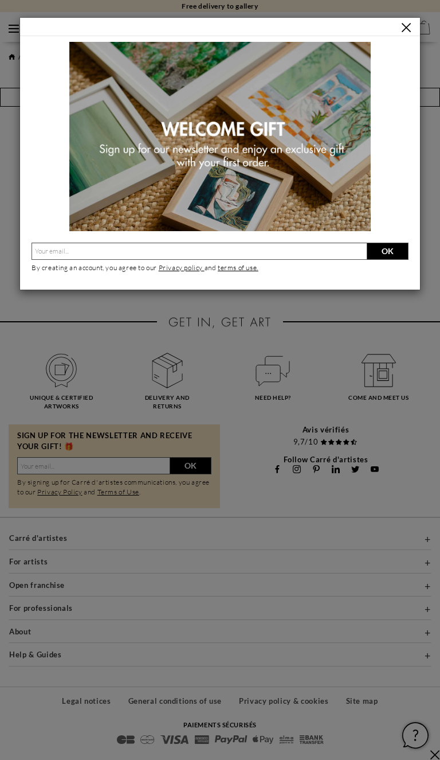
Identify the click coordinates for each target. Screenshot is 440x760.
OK (388, 251)
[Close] (406, 27)
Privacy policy (182, 267)
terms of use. (238, 267)
